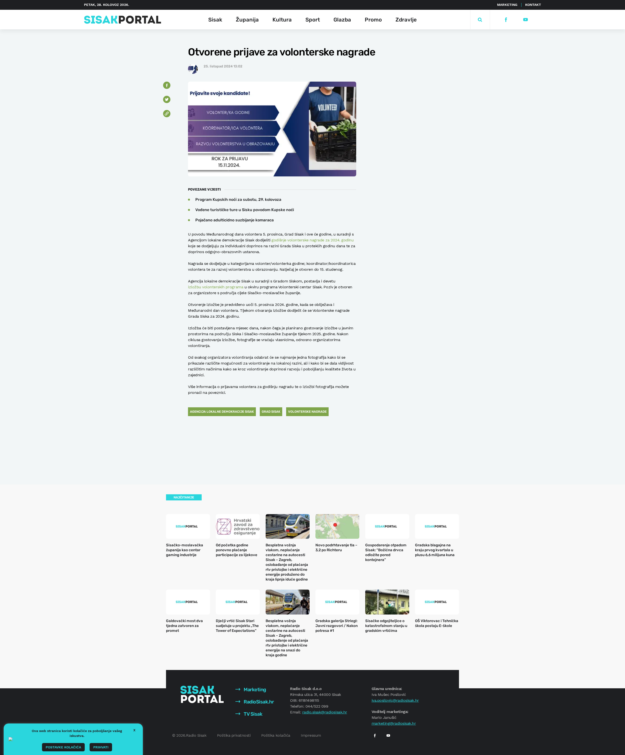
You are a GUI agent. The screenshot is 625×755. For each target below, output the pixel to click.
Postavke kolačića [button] (63, 747)
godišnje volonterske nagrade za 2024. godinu (312, 240)
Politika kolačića (275, 735)
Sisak (215, 19)
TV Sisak (252, 714)
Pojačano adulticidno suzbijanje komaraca (234, 220)
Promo (373, 19)
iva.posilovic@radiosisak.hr (395, 700)
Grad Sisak (271, 411)
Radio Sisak (196, 735)
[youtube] (525, 20)
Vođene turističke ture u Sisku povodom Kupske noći (244, 209)
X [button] (134, 730)
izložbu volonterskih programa (215, 287)
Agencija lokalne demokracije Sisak (222, 411)
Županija (247, 19)
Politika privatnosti (233, 735)
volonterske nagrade (307, 411)
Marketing (507, 5)
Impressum (311, 735)
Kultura (282, 19)
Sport (312, 19)
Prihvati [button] (100, 747)
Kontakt (533, 5)
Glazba (342, 19)
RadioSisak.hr (258, 702)
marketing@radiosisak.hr (394, 723)
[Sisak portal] (122, 20)
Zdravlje (406, 19)
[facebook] (506, 20)
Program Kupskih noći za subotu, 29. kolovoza (238, 199)
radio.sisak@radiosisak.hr (324, 712)
